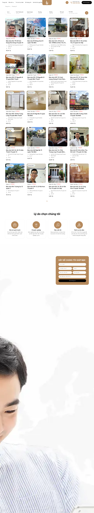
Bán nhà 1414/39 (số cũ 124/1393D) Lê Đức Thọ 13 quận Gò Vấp (57, 42)
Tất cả (61, 13)
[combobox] (53, 13)
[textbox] (53, 13)
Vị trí (8, 12)
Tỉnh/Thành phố (19, 12)
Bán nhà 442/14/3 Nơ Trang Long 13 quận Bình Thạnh (56, 152)
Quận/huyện (30, 12)
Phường (40, 12)
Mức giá (62, 12)
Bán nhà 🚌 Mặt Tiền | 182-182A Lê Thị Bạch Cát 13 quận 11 (78, 224)
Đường (50, 12)
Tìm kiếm (71, 11)
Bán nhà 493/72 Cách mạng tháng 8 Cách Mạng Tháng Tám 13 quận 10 (57, 79)
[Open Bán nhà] (13, 2)
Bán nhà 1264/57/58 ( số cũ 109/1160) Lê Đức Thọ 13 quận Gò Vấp (58, 261)
